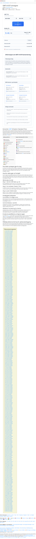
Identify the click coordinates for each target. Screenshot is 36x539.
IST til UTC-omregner (8, 400)
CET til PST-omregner (8, 376)
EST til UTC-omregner (8, 236)
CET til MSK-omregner (9, 323)
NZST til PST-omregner (9, 479)
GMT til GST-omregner (9, 497)
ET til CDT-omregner (8, 428)
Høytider (5, 530)
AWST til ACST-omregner (9, 334)
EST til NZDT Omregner (9, 310)
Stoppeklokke (8, 527)
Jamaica (18, 147)
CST (22, 153)
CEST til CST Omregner (9, 402)
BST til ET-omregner (8, 456)
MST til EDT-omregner (9, 438)
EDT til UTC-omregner (9, 397)
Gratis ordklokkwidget (10, 525)
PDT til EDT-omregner (9, 389)
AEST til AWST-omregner (9, 303)
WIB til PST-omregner (8, 495)
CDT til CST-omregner (8, 379)
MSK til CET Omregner (9, 341)
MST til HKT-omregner (9, 345)
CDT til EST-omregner (8, 361)
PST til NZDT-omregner (9, 329)
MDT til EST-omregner (9, 384)
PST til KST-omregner (8, 415)
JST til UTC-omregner (8, 282)
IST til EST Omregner (8, 238)
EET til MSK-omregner (9, 354)
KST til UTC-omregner (8, 486)
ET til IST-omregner (8, 413)
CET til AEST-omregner (9, 305)
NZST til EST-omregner (9, 416)
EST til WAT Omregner (9, 506)
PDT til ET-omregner (8, 473)
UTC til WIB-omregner (9, 500)
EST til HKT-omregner (8, 288)
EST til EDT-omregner (8, 406)
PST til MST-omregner (9, 364)
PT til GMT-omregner (8, 459)
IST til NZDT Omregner (9, 313)
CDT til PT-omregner (8, 487)
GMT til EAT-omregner (9, 455)
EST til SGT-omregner (8, 478)
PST (13, 521)
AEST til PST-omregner (9, 267)
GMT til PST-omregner (9, 251)
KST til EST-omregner (8, 381)
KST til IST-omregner (8, 496)
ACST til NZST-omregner (9, 352)
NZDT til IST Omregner (9, 340)
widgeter (3, 524)
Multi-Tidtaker (17, 527)
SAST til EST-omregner (9, 452)
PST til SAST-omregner (9, 494)
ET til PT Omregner (8, 394)
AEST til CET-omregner (9, 315)
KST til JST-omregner (8, 298)
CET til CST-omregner (8, 261)
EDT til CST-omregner (8, 369)
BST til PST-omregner (8, 382)
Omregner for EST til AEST (9, 271)
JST (29, 521)
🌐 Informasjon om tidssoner (9, 531)
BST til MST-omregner (9, 422)
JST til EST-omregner (8, 256)
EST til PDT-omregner (8, 242)
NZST (3, 522)
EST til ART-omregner (8, 337)
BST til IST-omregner (8, 448)
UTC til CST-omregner (8, 357)
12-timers (29, 40)
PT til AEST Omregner (8, 498)
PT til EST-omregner (8, 359)
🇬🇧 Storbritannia (17, 518)
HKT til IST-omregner (8, 284)
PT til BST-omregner (8, 484)
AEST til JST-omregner (8, 321)
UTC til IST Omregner (8, 393)
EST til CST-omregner (8, 240)
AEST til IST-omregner (8, 309)
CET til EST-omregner (8, 250)
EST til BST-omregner (8, 246)
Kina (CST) (26, 521)
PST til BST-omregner (8, 418)
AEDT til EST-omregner (9, 423)
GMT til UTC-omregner (9, 231)
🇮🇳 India (12, 518)
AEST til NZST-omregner (9, 333)
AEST (31, 521)
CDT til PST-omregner (8, 386)
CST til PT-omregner (8, 435)
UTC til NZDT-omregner (9, 325)
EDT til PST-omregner (8, 373)
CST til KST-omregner (8, 412)
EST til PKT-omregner (8, 462)
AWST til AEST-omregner (9, 346)
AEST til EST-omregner (9, 433)
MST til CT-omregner (8, 454)
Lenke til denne (12, 9)
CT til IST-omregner (8, 434)
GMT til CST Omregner (9, 362)
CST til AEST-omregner (9, 464)
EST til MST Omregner (9, 244)
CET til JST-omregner (8, 338)
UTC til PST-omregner (8, 249)
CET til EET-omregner (8, 342)
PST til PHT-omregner (8, 457)
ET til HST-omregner (8, 443)
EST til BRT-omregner (8, 314)
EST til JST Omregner (8, 265)
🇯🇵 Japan (27, 518)
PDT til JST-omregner (8, 475)
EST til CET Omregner (8, 262)
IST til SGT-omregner (8, 499)
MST (15, 521)
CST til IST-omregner (8, 258)
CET (11, 521)
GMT (10, 129)
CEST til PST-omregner (9, 387)
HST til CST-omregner (8, 411)
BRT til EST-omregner (8, 278)
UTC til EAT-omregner (8, 283)
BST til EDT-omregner (8, 431)
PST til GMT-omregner (9, 260)
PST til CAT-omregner (8, 440)
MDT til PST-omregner (9, 407)
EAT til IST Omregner (8, 483)
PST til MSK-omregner (9, 350)
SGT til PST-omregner (8, 297)
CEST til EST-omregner (9, 365)
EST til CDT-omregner (8, 398)
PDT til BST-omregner (8, 477)
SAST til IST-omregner (8, 511)
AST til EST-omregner (8, 414)
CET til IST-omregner (8, 270)
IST (23, 521)
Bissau (8, 151)
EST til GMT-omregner (9, 254)
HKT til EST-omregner (8, 274)
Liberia (6, 154)
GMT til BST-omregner (9, 290)
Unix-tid (1, 527)
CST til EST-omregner (8, 239)
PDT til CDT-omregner (9, 392)
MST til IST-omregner (8, 417)
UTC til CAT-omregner (8, 293)
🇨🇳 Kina (9, 518)
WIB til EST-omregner (8, 510)
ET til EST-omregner (8, 437)
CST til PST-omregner (8, 247)
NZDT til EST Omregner (9, 286)
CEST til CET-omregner (9, 505)
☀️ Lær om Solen (15, 530)
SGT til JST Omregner (8, 306)
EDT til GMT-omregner (9, 421)
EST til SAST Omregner (9, 482)
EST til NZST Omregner (9, 461)
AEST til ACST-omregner (9, 328)
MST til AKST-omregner (9, 319)
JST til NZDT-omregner (9, 304)
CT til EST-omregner (8, 367)
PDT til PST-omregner (8, 372)
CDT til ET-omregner (8, 460)
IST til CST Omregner (8, 259)
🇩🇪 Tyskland (23, 518)
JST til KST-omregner (8, 296)
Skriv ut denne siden (6, 8)
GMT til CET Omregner (9, 289)
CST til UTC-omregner (8, 375)
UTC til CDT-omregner (9, 388)
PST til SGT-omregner (8, 301)
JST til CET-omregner (8, 324)
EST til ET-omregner (8, 458)
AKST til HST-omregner (9, 353)
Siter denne (5, 9)
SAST (34, 521)
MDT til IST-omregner (8, 463)
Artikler (2, 530)
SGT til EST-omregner (8, 444)
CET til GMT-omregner (9, 279)
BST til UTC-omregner (8, 480)
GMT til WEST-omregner (9, 339)
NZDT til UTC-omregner (9, 317)
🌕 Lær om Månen (22, 530)
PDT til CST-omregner (8, 360)
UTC (7, 521)
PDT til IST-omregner (8, 420)
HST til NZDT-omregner (9, 356)
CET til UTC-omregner (8, 280)
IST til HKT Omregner (8, 285)
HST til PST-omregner (8, 266)
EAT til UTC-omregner (8, 343)
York (5, 216)
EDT (10, 134)
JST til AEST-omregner (8, 318)
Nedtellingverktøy (30, 527)
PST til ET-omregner (8, 424)
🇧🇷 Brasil (9, 519)
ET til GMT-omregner (8, 447)
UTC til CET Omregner (9, 287)
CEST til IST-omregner (8, 445)
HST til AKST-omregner (9, 355)
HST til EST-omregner (8, 396)
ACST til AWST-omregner (9, 316)
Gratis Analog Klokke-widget (17, 524)
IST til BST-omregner (8, 466)
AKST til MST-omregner (9, 336)
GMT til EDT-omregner (9, 408)
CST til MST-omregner (9, 257)
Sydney (8, 516)
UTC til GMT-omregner (9, 230)
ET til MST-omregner (8, 399)
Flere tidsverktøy (23, 527)
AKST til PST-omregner (9, 295)
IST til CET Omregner (8, 275)
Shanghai (1, 516)
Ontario (21, 141)
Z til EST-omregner (8, 491)
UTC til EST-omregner (8, 235)
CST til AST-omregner (8, 474)
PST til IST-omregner (8, 374)
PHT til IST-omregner (8, 502)
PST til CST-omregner (8, 248)
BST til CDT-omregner (8, 442)
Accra (9, 215)
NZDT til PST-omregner (9, 302)
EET (21, 521)
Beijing (5, 516)
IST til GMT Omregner (9, 269)
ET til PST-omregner (8, 377)
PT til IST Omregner (8, 476)
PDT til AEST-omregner (9, 481)
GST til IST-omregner (8, 503)
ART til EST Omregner (8, 348)
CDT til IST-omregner (8, 419)
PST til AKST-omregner (9, 299)
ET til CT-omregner (8, 366)
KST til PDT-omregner (8, 441)
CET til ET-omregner (8, 426)
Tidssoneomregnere (6, 2)
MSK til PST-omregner (9, 344)
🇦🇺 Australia (5, 519)
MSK (0, 522)
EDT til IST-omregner (8, 401)
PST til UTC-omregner (8, 255)
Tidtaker (12, 527)
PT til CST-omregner (8, 368)
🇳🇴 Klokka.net (2, 0)
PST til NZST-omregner (9, 492)
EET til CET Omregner (8, 308)
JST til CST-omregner (8, 263)
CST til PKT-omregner (8, 504)
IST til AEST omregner (8, 300)
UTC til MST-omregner (9, 385)
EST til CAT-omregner (8, 427)
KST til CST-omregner (8, 395)
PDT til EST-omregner (8, 241)
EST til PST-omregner (8, 234)
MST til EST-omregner (8, 243)
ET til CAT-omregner (8, 472)
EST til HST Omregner (8, 409)
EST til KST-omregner (8, 404)
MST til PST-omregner (9, 363)
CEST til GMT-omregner (9, 465)
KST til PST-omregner (8, 380)
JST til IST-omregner (8, 470)
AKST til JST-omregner (8, 349)
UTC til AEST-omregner (9, 294)
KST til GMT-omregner (9, 490)
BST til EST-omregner (8, 245)
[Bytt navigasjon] (35, 1)
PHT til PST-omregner (8, 468)
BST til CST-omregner (8, 378)
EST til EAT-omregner (8, 453)
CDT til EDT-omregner (9, 403)
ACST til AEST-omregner (9, 327)
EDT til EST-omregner (8, 358)
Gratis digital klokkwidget (27, 524)
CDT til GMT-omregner (9, 436)
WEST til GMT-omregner (9, 335)
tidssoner (4, 521)
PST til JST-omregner (8, 405)
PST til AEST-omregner (9, 276)
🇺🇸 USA (6, 518)
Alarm (4, 527)
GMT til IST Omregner (9, 264)
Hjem (1, 2)
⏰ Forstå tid (9, 530)
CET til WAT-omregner (8, 330)
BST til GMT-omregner (9, 277)
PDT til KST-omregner (8, 467)
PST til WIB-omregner (8, 493)
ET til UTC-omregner (8, 425)
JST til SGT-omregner (8, 322)
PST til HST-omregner (8, 268)
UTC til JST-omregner (8, 281)
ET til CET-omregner (8, 439)
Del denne (18, 9)
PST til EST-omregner (8, 232)
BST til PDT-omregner (8, 451)
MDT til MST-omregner (9, 446)
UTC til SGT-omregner (9, 485)
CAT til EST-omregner (8, 432)
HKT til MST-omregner (9, 307)
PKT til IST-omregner (8, 326)
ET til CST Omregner (8, 383)
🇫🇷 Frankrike (31, 518)
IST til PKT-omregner (8, 320)
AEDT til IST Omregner (9, 507)
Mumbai (11, 516)
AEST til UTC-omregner (9, 291)
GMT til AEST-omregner (9, 501)
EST (7, 134)
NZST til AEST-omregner (9, 347)
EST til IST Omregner (8, 237)
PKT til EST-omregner (8, 471)
